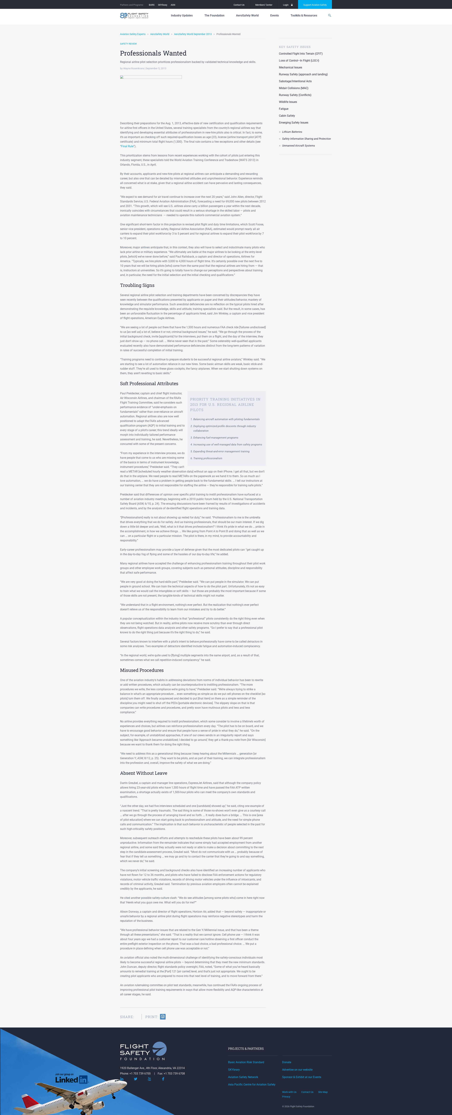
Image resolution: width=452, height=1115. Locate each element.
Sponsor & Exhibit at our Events (301, 1077)
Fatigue (283, 108)
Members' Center (263, 5)
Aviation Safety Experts (132, 34)
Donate (286, 1062)
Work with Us (289, 1092)
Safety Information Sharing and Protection (306, 138)
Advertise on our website (297, 1069)
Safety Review (128, 43)
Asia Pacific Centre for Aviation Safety (251, 1084)
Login (286, 5)
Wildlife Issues (288, 102)
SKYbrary (162, 5)
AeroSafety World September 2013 (193, 34)
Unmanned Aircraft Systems (298, 145)
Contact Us (239, 5)
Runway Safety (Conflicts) (295, 95)
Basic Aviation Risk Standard (246, 1062)
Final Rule (127, 146)
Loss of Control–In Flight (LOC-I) (299, 60)
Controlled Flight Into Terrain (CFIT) (301, 53)
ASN (173, 5)
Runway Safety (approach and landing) (303, 74)
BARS (151, 5)
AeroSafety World (159, 34)
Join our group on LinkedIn (72, 1080)
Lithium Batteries (292, 131)
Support (315, 5)
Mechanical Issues (290, 67)
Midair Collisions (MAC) (293, 88)
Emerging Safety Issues (293, 122)
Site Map (323, 1092)
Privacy (286, 1096)
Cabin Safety (287, 115)
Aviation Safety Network (243, 1077)
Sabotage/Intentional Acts (295, 81)
